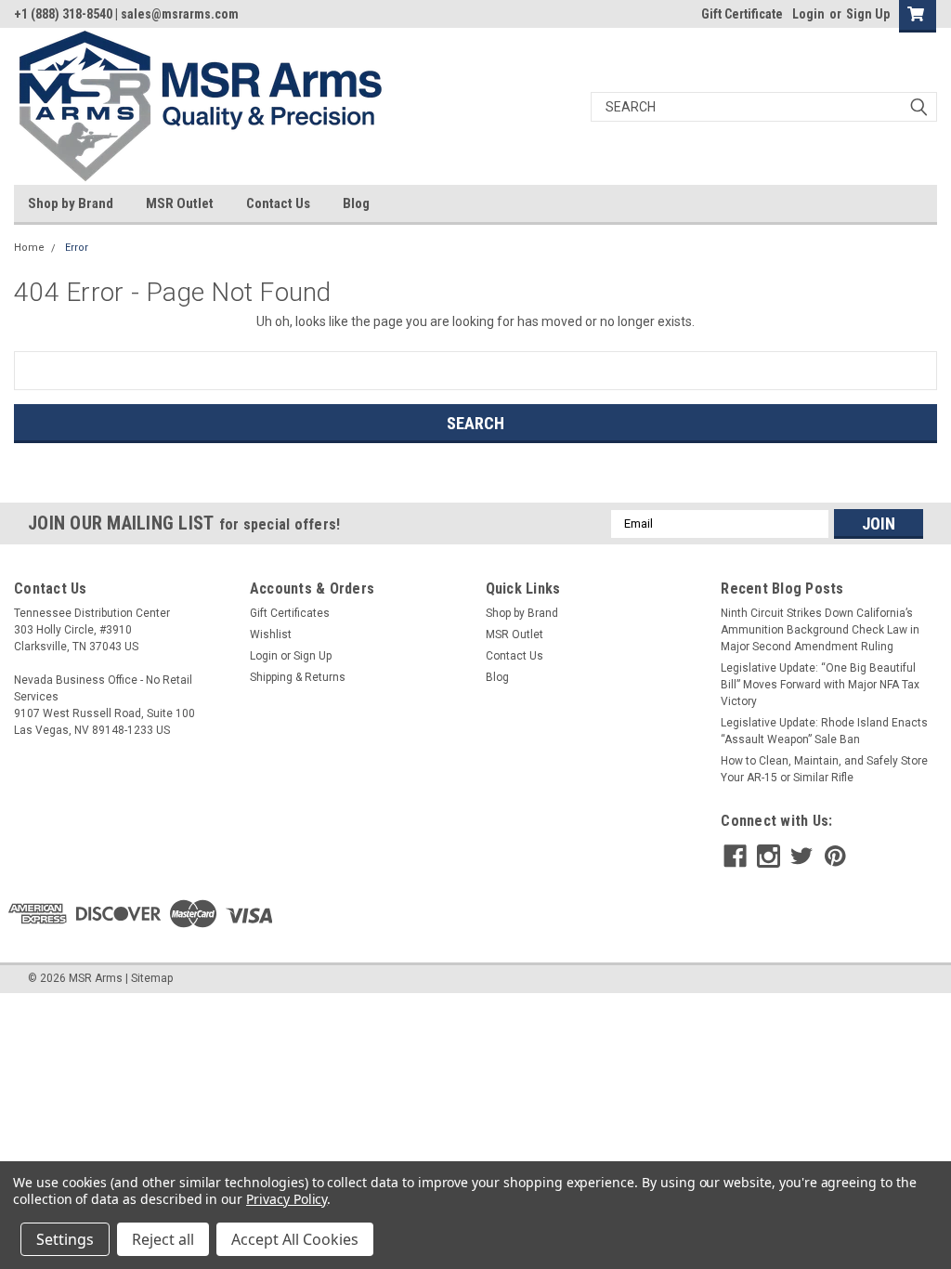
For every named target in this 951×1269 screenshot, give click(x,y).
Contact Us (278, 203)
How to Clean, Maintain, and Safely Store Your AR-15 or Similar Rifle (824, 769)
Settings (65, 1239)
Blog (356, 203)
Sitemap (152, 978)
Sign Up (868, 14)
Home (29, 248)
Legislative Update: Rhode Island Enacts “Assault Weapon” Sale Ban (824, 731)
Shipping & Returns (297, 677)
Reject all (163, 1239)
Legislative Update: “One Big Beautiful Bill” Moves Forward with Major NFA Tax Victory (820, 684)
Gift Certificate (742, 14)
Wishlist (271, 634)
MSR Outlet (180, 203)
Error (76, 248)
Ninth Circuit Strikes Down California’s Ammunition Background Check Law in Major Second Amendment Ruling (820, 630)
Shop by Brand (70, 203)
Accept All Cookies (294, 1239)
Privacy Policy (286, 1199)
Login (808, 14)
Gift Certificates (290, 613)
